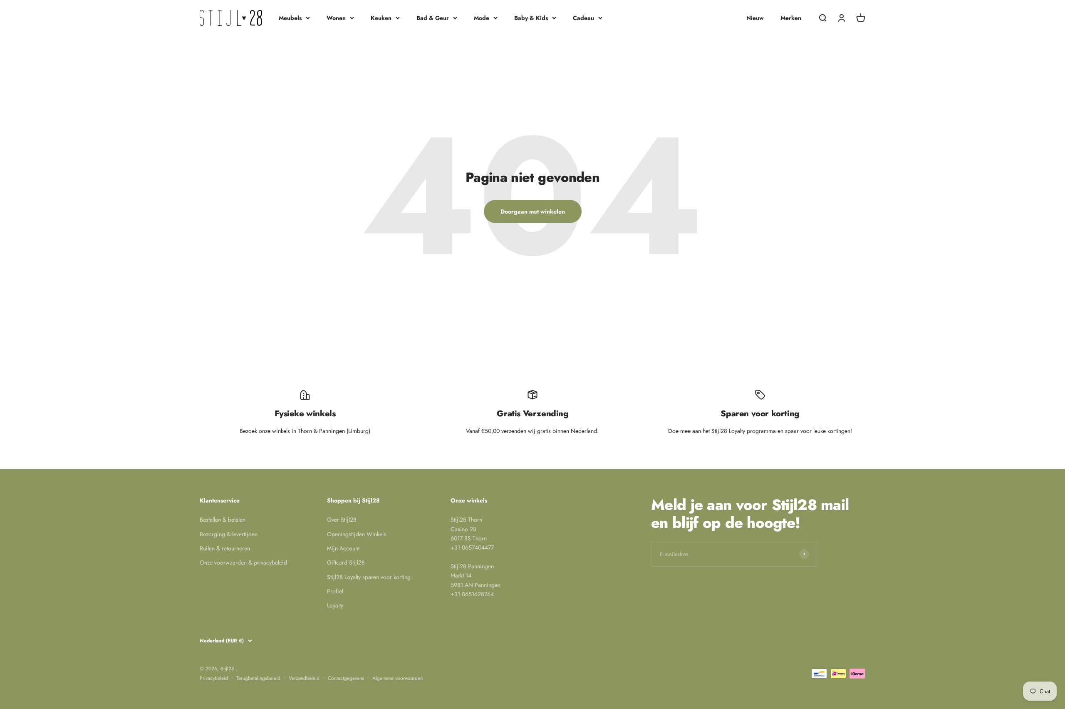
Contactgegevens (346, 678)
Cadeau (583, 18)
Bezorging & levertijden (229, 534)
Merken (790, 18)
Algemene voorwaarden (397, 678)
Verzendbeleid (304, 678)
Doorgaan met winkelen (532, 211)
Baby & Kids (531, 18)
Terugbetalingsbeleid (258, 678)
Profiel (335, 591)
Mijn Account (343, 548)
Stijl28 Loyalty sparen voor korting (369, 577)
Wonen (336, 18)
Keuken (381, 18)
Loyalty (335, 605)
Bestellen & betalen (222, 519)
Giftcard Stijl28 (346, 562)
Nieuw (755, 18)
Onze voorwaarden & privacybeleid (243, 562)
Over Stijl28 (342, 519)
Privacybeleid (214, 678)
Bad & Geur (432, 18)
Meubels (290, 18)
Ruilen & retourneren (225, 548)
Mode (481, 18)
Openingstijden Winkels (356, 534)
